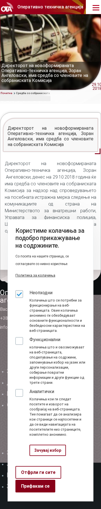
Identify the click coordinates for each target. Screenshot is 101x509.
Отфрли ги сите (38, 472)
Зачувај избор (47, 450)
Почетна (6, 93)
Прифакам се (35, 486)
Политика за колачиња (35, 275)
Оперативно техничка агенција (50, 7)
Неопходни (40, 292)
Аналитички (41, 391)
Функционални (44, 339)
